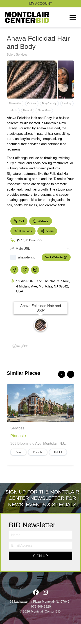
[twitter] (25, 270)
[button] (40, 556)
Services (21, 54)
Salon (10, 54)
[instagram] (35, 270)
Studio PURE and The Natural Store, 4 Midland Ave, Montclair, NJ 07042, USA (43, 286)
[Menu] (73, 17)
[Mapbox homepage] (20, 346)
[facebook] (14, 270)
